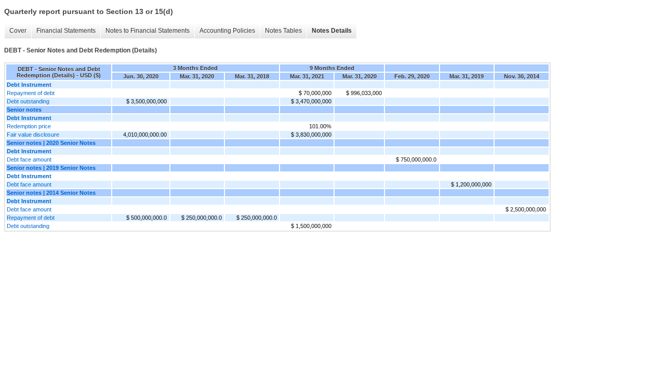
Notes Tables (283, 30)
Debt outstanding (28, 101)
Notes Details (332, 30)
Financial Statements (66, 30)
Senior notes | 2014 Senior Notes (51, 193)
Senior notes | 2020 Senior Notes (51, 143)
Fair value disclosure (33, 134)
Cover (17, 30)
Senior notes (24, 109)
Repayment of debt (31, 93)
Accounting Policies (227, 30)
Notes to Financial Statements (147, 30)
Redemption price (29, 126)
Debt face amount (29, 159)
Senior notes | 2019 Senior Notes (51, 168)
